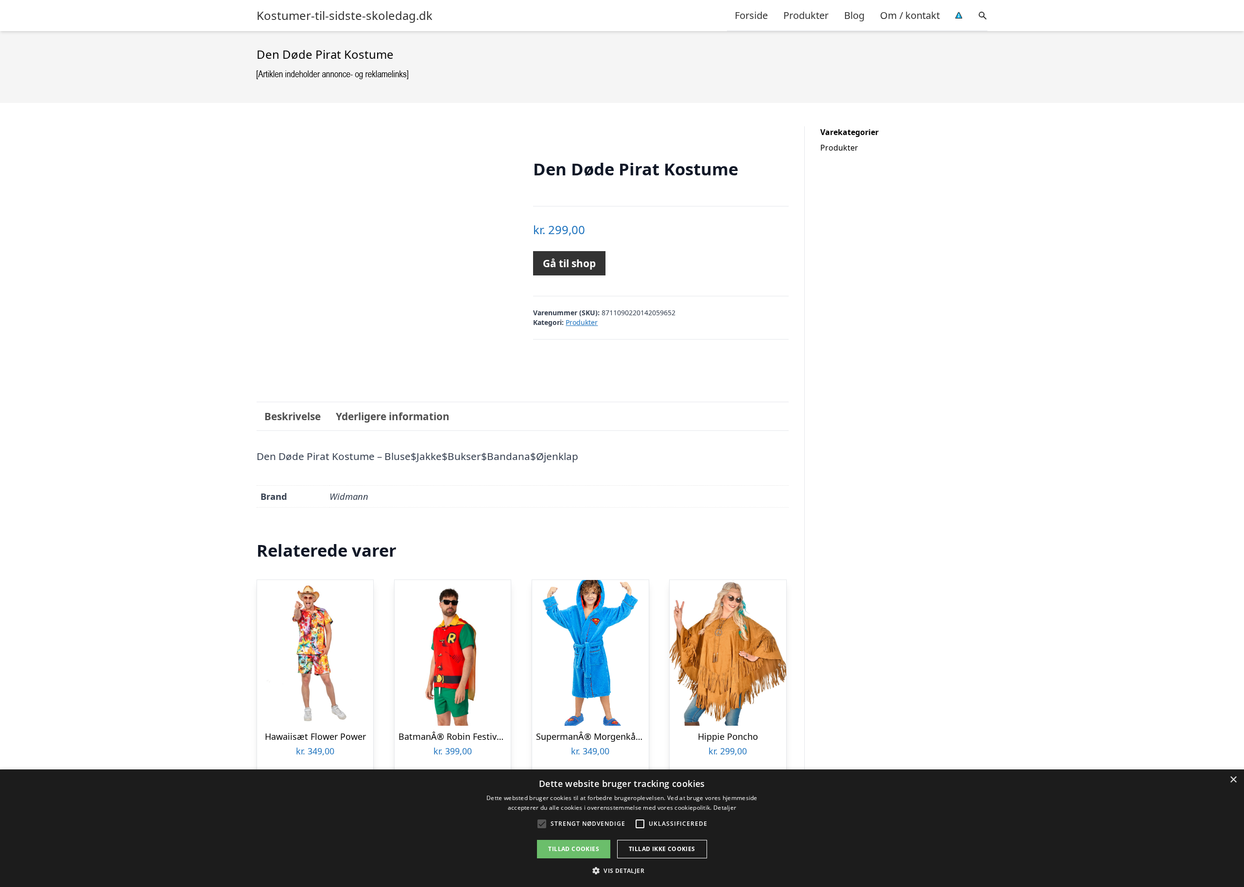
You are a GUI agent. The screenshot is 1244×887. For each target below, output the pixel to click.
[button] (622, 870)
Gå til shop (569, 263)
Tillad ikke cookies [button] (662, 849)
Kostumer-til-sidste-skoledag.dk (344, 15)
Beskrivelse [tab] (292, 416)
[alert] (622, 828)
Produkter (806, 15)
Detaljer (724, 807)
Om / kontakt (910, 15)
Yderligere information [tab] (392, 416)
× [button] (1233, 780)
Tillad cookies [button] (573, 849)
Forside (751, 15)
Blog (854, 15)
